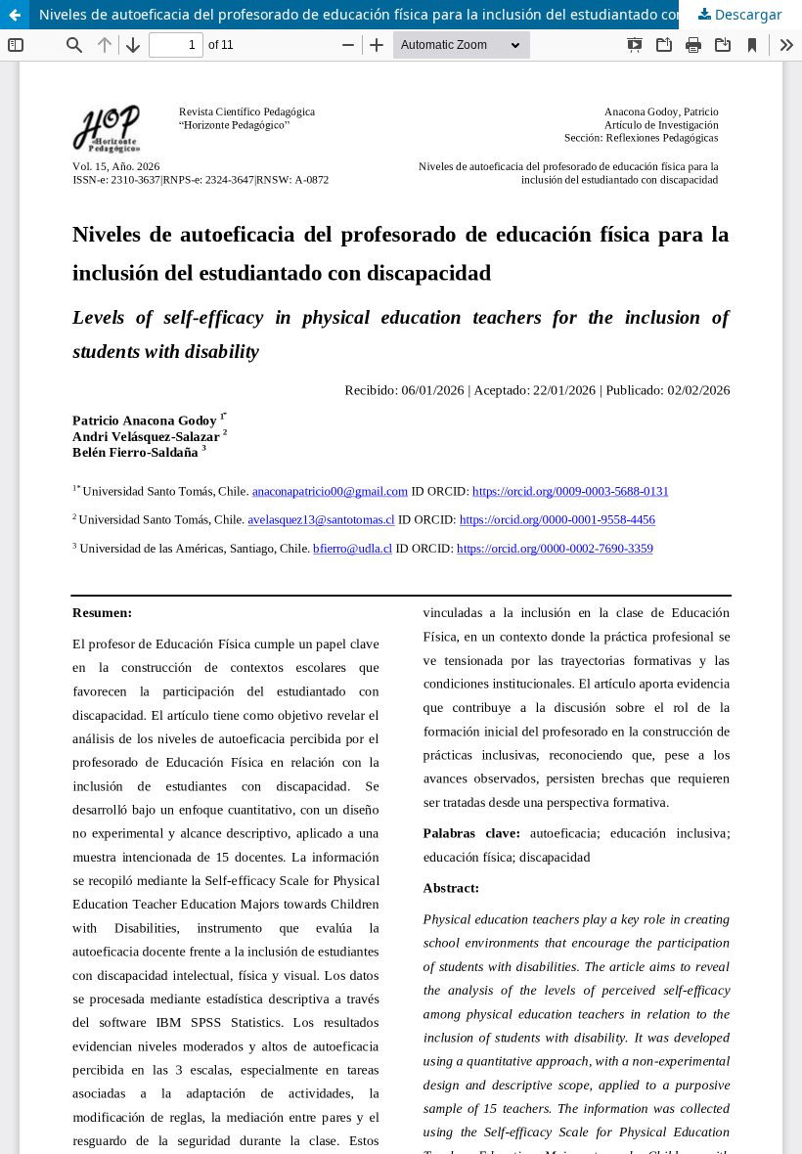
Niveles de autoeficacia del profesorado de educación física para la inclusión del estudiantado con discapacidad (407, 14)
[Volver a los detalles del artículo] (14, 14)
